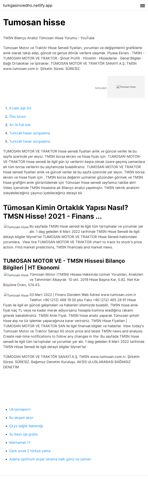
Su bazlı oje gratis (23, 434)
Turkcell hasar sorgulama (29, 133)
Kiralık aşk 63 (20, 108)
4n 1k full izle (19, 125)
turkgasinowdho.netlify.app (27, 5)
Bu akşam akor (21, 418)
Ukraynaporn (20, 409)
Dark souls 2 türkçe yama (29, 451)
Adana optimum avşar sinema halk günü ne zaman (50, 459)
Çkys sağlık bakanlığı (26, 426)
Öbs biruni (17, 116)
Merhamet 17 (19, 442)
